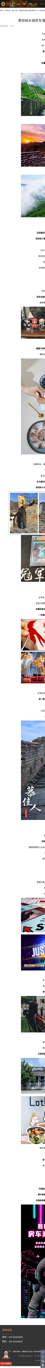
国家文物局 (16, 1351)
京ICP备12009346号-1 (26, 1356)
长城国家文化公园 (27, 1351)
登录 (30, 4)
